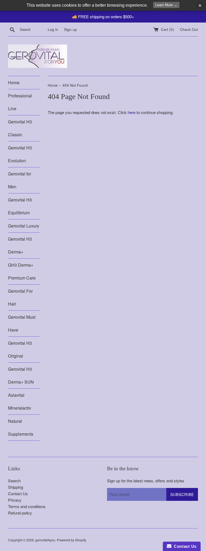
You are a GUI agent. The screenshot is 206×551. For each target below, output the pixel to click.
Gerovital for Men (19, 180)
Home (14, 82)
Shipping (15, 487)
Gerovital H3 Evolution (20, 154)
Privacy (14, 500)
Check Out (189, 29)
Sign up (70, 29)
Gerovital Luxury (23, 226)
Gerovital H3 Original (20, 349)
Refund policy (20, 513)
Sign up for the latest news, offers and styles (145, 480)
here (131, 112)
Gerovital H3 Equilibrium (20, 206)
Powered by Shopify (71, 540)
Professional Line (20, 102)
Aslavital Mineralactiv (19, 401)
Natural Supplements (20, 427)
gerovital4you (45, 540)
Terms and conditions (27, 506)
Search (14, 480)
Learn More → (166, 5)
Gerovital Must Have (21, 323)
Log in (53, 29)
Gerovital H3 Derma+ (20, 245)
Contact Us (18, 493)
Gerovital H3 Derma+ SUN (21, 375)
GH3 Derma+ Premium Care (22, 271)
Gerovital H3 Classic (20, 128)
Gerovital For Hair (20, 297)
